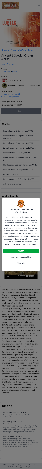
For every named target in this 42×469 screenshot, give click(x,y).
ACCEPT (21, 251)
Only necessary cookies (21, 257)
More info (21, 263)
